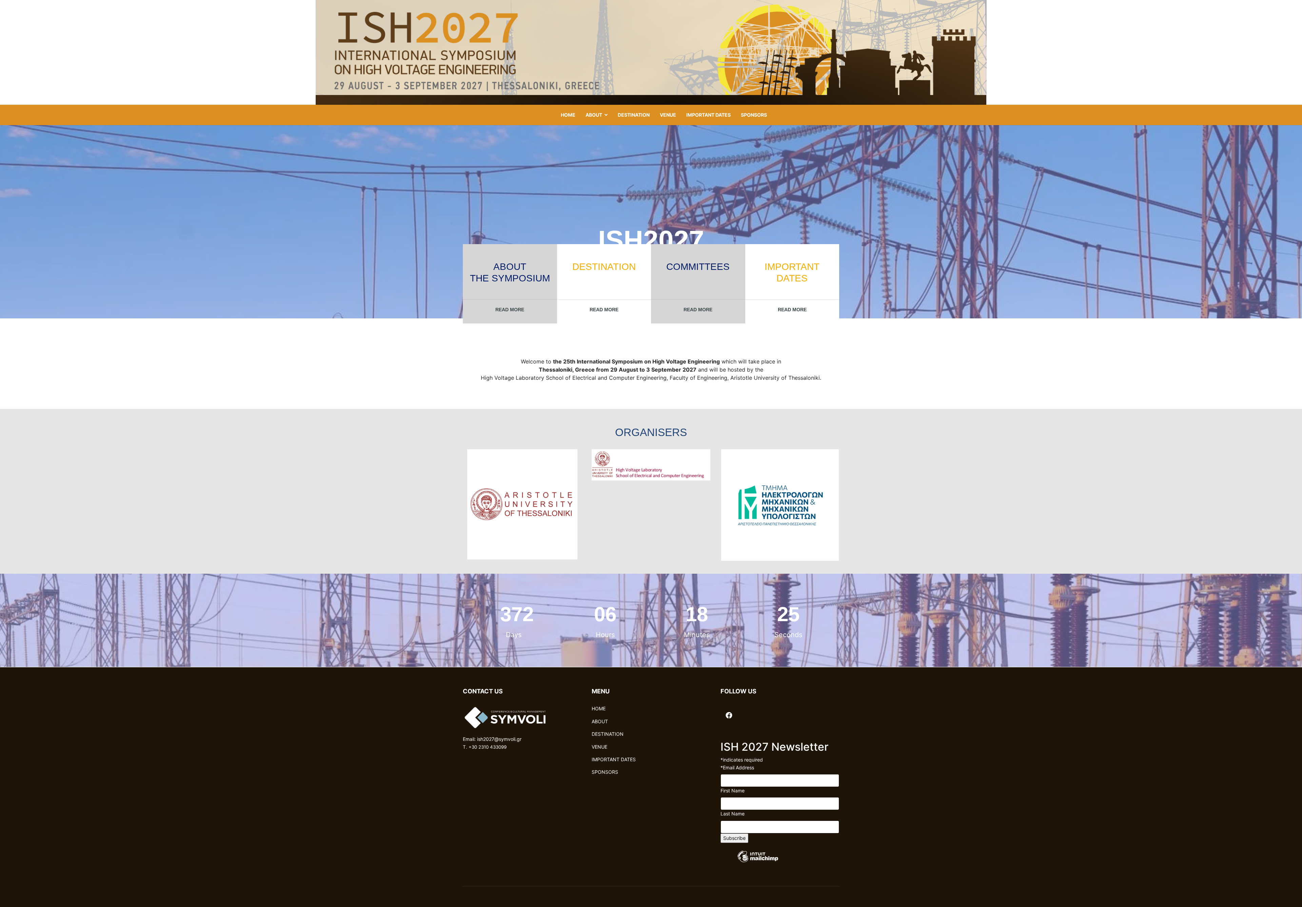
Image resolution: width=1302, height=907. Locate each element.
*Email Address (737, 767)
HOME (568, 115)
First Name (733, 790)
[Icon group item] (729, 711)
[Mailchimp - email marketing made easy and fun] (758, 861)
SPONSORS (754, 115)
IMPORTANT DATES (708, 115)
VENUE (668, 115)
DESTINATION (634, 115)
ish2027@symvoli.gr (499, 739)
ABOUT (594, 115)
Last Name (733, 813)
